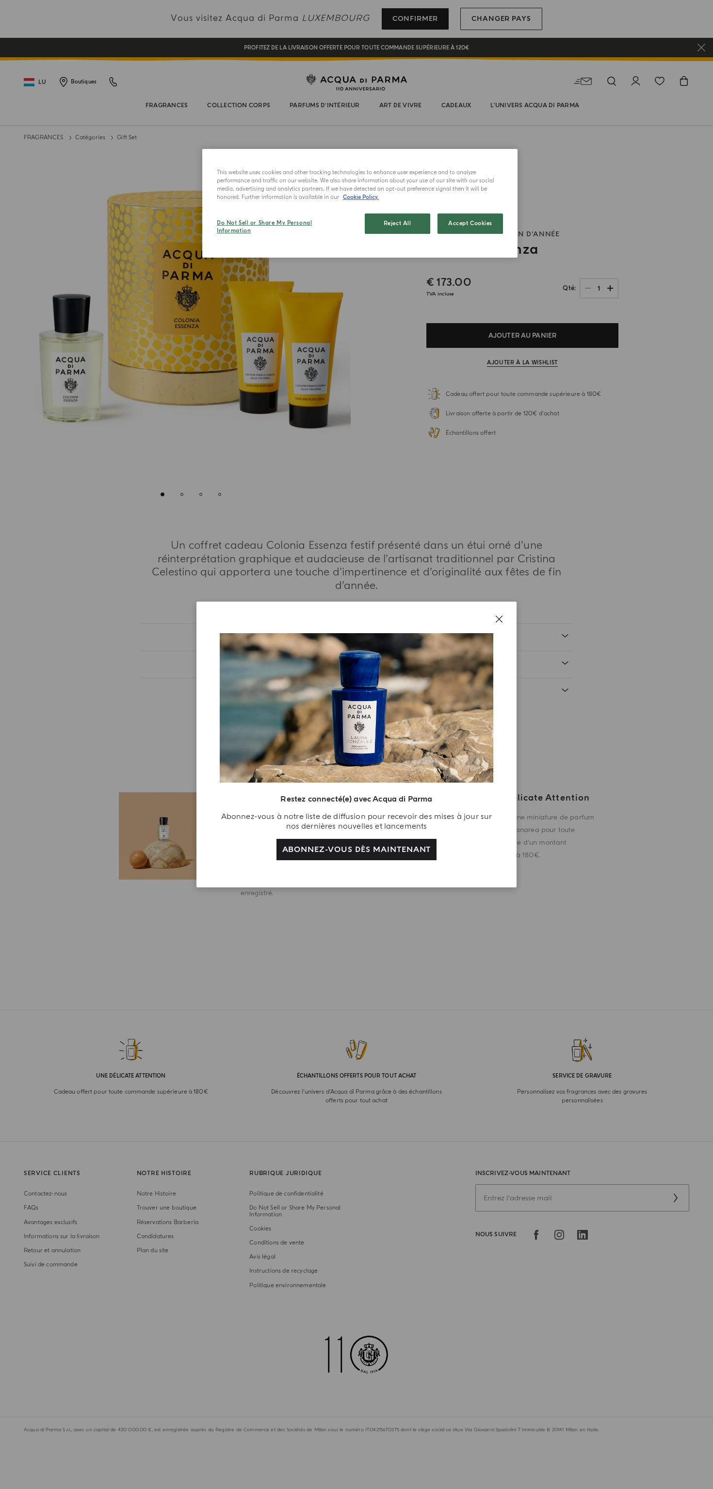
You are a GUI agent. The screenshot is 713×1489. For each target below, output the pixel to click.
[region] (360, 203)
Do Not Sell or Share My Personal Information (264, 226)
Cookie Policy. (361, 197)
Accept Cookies (470, 223)
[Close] (499, 619)
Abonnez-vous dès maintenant (356, 849)
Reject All (397, 223)
